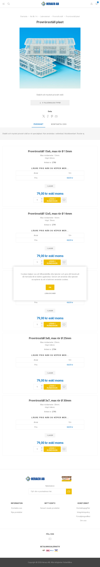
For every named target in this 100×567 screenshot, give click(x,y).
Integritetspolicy (83, 512)
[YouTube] (50, 539)
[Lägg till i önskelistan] (64, 200)
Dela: (50, 111)
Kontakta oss (59, 124)
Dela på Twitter (43, 116)
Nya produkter (16, 512)
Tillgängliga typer (51, 103)
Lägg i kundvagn (52, 200)
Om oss (83, 520)
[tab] (38, 124)
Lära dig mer (50, 293)
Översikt (38, 124)
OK (50, 287)
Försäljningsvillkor (83, 516)
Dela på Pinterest (52, 116)
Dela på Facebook (47, 116)
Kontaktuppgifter (83, 508)
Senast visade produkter (50, 508)
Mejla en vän (56, 116)
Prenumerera (69, 491)
